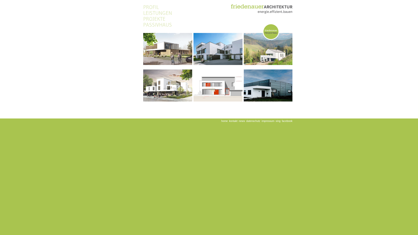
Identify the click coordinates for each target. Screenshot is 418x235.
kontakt (233, 121)
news (242, 121)
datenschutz (253, 121)
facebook (287, 121)
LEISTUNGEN (157, 13)
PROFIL (151, 7)
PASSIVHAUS (157, 25)
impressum (268, 121)
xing (278, 121)
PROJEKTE (154, 19)
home (224, 121)
